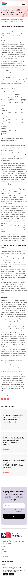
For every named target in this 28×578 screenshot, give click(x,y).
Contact (3, 564)
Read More (6, 427)
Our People (4, 551)
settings (17, 571)
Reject (11, 574)
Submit (14, 516)
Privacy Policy (19, 511)
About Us (3, 549)
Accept (5, 574)
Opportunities (4, 556)
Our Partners (4, 554)
